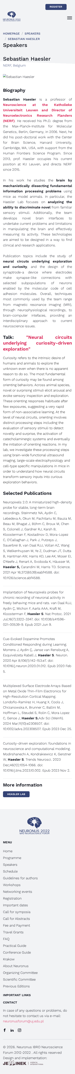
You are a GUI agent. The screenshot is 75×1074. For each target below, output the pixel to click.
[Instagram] (19, 1030)
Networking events (17, 892)
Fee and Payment (16, 925)
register (56, 6)
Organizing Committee (20, 973)
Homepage (11, 33)
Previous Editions (16, 986)
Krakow (9, 959)
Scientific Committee (19, 979)
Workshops (12, 885)
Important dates (15, 905)
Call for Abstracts (16, 919)
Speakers (32, 33)
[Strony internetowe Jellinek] (23, 1063)
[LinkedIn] (12, 1030)
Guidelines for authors (20, 878)
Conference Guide (17, 952)
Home (7, 851)
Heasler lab (16, 794)
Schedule (10, 871)
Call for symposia (16, 912)
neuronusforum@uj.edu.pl (23, 1021)
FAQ (6, 939)
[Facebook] (4, 1030)
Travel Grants (13, 932)
